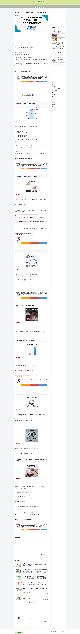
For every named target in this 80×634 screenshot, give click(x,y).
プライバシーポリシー (58, 631)
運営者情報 (52, 631)
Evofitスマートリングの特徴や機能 (26, 93)
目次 (30, 89)
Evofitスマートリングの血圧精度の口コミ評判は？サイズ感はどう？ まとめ (32, 99)
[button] (37, 557)
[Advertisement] (32, 40)
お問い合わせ (63, 631)
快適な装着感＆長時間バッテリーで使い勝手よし (29, 95)
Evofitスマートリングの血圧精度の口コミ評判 (28, 90)
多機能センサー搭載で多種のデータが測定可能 (29, 96)
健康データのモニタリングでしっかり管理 (28, 94)
